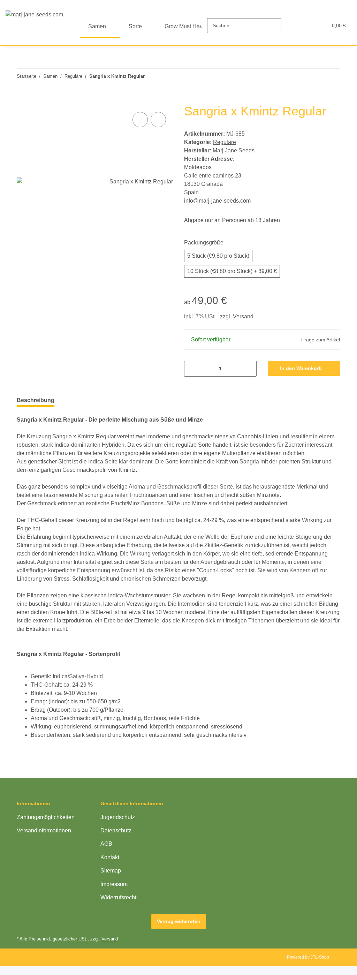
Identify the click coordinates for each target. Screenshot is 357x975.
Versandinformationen (44, 830)
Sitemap (110, 871)
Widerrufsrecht (118, 897)
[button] (294, 25)
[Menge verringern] (191, 368)
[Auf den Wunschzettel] (158, 119)
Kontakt (109, 857)
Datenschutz (115, 830)
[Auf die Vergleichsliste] (140, 119)
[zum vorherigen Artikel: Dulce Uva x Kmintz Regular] (317, 76)
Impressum (114, 884)
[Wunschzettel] (308, 25)
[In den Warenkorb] (22, 100)
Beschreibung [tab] (35, 400)
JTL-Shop (320, 957)
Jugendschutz (117, 817)
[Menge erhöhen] (248, 368)
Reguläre (224, 142)
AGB (106, 844)
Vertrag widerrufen (178, 921)
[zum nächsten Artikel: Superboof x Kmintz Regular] (332, 76)
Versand (243, 316)
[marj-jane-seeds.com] (34, 14)
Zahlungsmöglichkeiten (46, 817)
